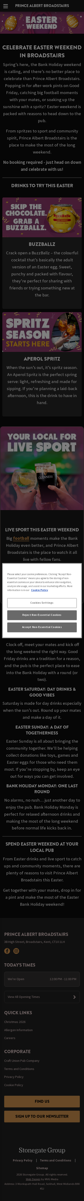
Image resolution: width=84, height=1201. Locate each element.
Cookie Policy (39, 590)
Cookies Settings (42, 602)
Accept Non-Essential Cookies (42, 627)
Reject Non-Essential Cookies (42, 615)
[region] (42, 600)
